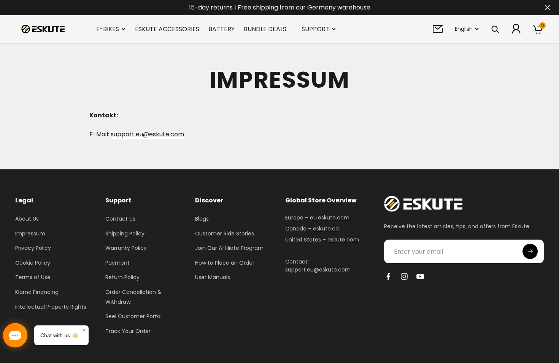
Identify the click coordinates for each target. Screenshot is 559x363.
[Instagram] (404, 276)
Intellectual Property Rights (50, 307)
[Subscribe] (530, 251)
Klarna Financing (37, 292)
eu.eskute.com (329, 217)
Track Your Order (128, 331)
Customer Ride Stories (224, 233)
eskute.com (343, 239)
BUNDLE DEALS (265, 29)
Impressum (30, 233)
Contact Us (120, 219)
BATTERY (221, 29)
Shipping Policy (125, 233)
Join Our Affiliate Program (229, 248)
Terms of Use (33, 277)
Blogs (202, 219)
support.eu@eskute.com (147, 134)
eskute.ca (326, 228)
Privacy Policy (33, 248)
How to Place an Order (224, 263)
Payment (117, 263)
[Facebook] (388, 276)
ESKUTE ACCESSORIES (167, 29)
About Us (27, 219)
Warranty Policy (126, 248)
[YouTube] (420, 276)
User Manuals (212, 277)
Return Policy (122, 277)
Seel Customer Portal (133, 316)
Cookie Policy (32, 263)
